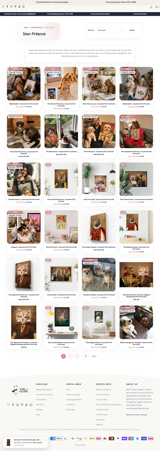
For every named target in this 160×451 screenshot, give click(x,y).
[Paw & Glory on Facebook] (7, 7)
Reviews (39, 409)
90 (86, 356)
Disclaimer (100, 420)
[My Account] (151, 7)
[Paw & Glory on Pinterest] (15, 7)
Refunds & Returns (103, 389)
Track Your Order (73, 394)
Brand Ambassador (44, 389)
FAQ (68, 389)
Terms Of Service (103, 394)
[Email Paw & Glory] (3, 7)
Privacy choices (80, 445)
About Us (40, 404)
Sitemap (99, 425)
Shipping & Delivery (74, 399)
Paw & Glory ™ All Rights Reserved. (36, 439)
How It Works (41, 399)
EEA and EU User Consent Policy (109, 404)
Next (94, 356)
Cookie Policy (101, 414)
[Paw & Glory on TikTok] (19, 7)
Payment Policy (102, 409)
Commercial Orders (44, 394)
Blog (38, 414)
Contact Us (70, 404)
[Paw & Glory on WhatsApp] (23, 7)
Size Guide (70, 409)
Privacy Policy (101, 399)
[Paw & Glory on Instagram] (11, 7)
